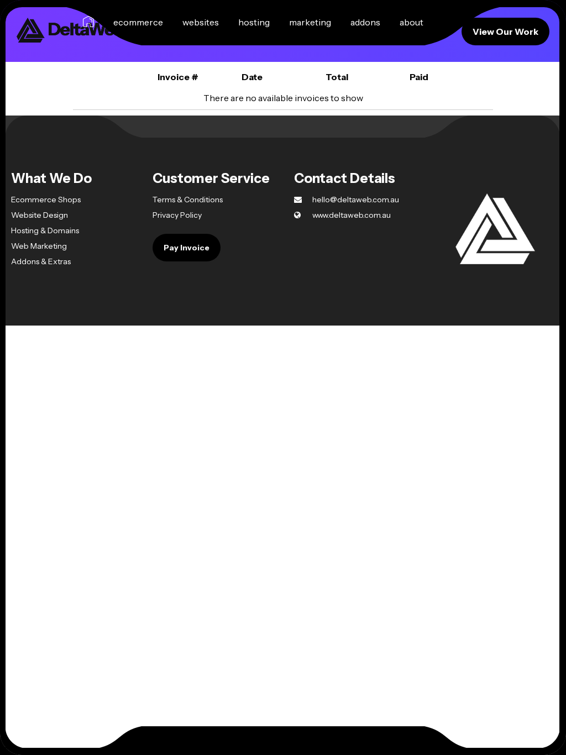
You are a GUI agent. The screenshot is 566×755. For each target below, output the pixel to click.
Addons (365, 22)
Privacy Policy (177, 215)
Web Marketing (39, 246)
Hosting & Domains (45, 230)
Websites (200, 22)
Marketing (310, 22)
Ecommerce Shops (46, 200)
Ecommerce (138, 22)
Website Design (39, 215)
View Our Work (505, 31)
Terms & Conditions (188, 200)
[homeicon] (88, 22)
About (411, 22)
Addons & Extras (41, 261)
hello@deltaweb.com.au (355, 200)
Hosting (254, 22)
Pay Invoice (186, 248)
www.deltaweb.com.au (351, 215)
